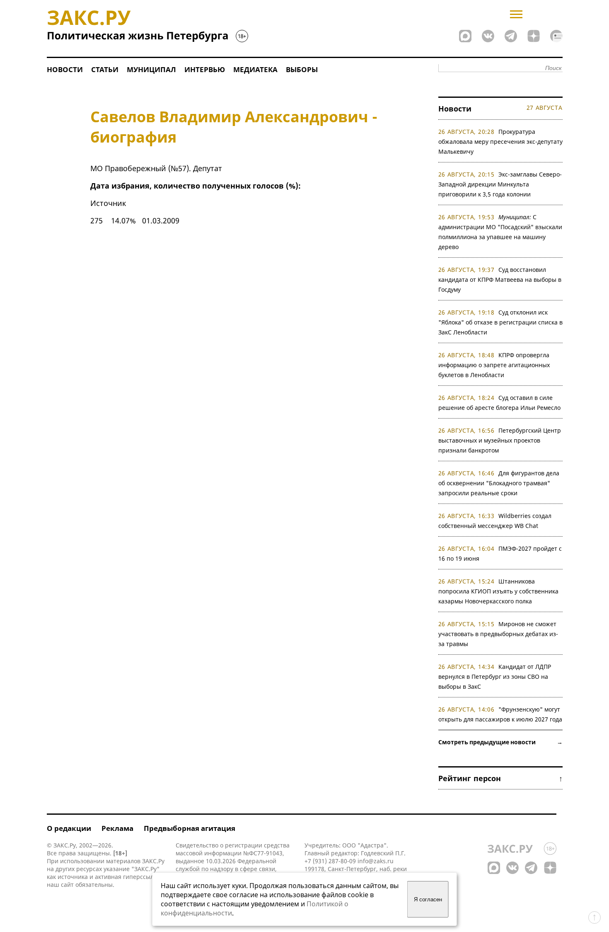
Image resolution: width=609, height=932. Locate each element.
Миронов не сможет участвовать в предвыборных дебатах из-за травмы (498, 634)
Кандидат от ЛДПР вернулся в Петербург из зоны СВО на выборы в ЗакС (494, 676)
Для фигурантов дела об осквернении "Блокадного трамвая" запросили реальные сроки (499, 483)
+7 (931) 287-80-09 (330, 861)
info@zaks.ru (376, 861)
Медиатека (255, 69)
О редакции (69, 828)
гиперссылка (141, 877)
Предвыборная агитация (189, 828)
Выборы (302, 69)
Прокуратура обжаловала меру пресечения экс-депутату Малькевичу (500, 141)
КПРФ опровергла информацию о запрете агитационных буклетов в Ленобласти (494, 365)
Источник (108, 203)
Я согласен (428, 899)
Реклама (117, 828)
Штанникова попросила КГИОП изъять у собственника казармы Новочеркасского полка (498, 591)
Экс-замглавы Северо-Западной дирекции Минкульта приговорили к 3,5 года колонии (500, 184)
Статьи (104, 69)
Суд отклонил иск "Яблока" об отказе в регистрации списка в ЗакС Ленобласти (500, 322)
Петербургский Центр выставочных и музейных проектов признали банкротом (499, 440)
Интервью (204, 69)
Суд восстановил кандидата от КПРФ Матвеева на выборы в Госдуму (499, 279)
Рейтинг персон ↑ (500, 778)
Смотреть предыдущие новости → (500, 742)
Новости (65, 69)
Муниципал (151, 69)
